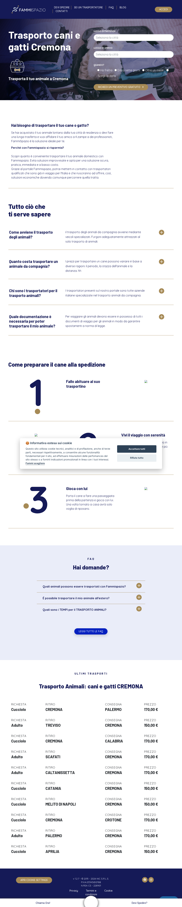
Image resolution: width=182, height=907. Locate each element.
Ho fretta (107, 70)
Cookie (108, 890)
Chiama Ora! (43, 903)
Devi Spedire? (139, 903)
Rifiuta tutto (136, 457)
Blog (123, 7)
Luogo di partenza (105, 31)
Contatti (62, 11)
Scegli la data (106, 76)
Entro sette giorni (129, 70)
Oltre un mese (155, 70)
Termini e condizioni (91, 892)
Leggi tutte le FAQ (91, 631)
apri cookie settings (34, 880)
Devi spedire (62, 7)
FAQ (111, 7)
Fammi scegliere (35, 463)
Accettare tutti (137, 448)
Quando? (99, 65)
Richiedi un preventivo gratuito (119, 87)
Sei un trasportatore (88, 7)
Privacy (73, 890)
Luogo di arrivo (103, 48)
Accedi (163, 9)
